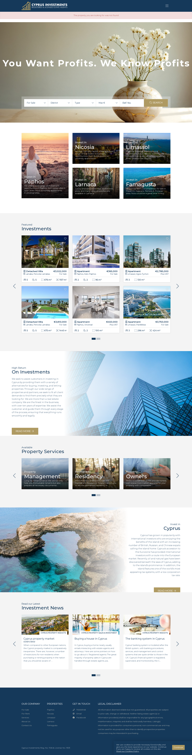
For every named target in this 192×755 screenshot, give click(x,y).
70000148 (80, 710)
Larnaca (50, 721)
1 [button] (93, 339)
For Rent (26, 713)
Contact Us (27, 725)
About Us (26, 721)
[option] (45, 167)
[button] (36, 103)
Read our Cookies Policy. (127, 751)
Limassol (51, 717)
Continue (178, 747)
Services (25, 717)
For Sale (25, 710)
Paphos (50, 710)
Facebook (80, 717)
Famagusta (52, 725)
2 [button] (97, 339)
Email (78, 713)
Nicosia (50, 713)
